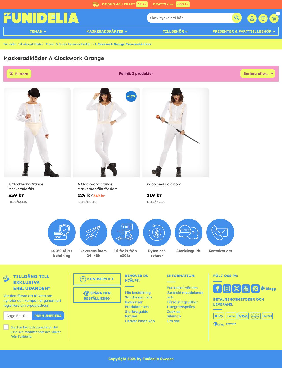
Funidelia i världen (182, 288)
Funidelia (9, 44)
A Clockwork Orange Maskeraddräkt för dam (98, 186)
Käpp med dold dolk (164, 184)
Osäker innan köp (140, 321)
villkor (56, 332)
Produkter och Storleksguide (137, 309)
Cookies (173, 311)
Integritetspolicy (181, 306)
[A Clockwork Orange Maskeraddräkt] (37, 133)
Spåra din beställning (97, 296)
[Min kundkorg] (274, 18)
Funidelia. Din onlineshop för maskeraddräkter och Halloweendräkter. (41, 18)
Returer (131, 316)
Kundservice (100, 279)
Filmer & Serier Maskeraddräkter (69, 44)
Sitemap (174, 316)
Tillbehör (173, 31)
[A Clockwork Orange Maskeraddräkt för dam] (106, 133)
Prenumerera (48, 315)
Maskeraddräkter (31, 44)
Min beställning (138, 292)
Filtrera (21, 73)
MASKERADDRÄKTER (104, 31)
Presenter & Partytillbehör (242, 31)
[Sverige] (217, 289)
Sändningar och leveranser (138, 299)
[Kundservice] (263, 18)
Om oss (173, 321)
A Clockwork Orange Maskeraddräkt (25, 186)
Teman (36, 31)
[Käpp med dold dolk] (175, 133)
